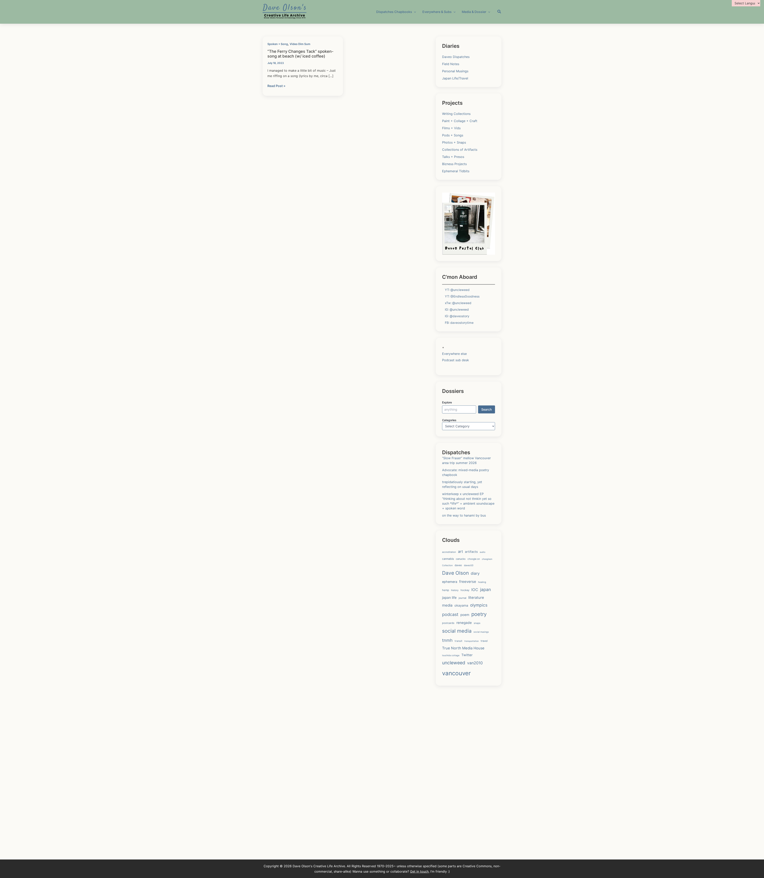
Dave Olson (455, 573)
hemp (445, 590)
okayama (461, 605)
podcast (450, 614)
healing (482, 582)
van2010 (475, 663)
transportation (471, 641)
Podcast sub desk (455, 360)
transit (458, 640)
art (460, 551)
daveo (458, 565)
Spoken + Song (277, 44)
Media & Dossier (474, 11)
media (447, 605)
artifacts (471, 552)
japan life (449, 597)
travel (484, 640)
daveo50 (468, 565)
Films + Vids (451, 128)
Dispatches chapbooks (394, 11)
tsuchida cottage (450, 655)
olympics (478, 605)
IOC (474, 589)
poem (464, 615)
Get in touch (419, 871)
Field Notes (450, 64)
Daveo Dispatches (456, 57)
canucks (461, 558)
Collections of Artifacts (459, 150)
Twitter (467, 655)
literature (476, 597)
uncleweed (453, 663)
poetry (479, 614)
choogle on (474, 559)
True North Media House (463, 648)
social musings (481, 631)
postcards (448, 623)
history (455, 590)
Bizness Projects (454, 164)
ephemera (449, 582)
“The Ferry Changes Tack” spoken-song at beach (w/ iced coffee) (300, 54)
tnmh (447, 640)
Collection (447, 565)
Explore (447, 402)
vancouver (456, 673)
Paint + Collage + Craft (459, 121)
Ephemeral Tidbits (455, 171)
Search (486, 409)
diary (475, 573)
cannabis (448, 558)
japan (485, 589)
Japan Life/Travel (455, 78)
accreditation (449, 552)
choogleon (487, 559)
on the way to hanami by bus (464, 515)
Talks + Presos (453, 157)
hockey (465, 590)
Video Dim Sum (300, 44)
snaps (477, 623)
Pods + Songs (452, 135)
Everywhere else (454, 354)
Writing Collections (456, 114)
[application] (414, 11)
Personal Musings (455, 71)
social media (457, 631)
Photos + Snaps (454, 142)
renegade (464, 623)
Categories (449, 420)
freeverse (467, 581)
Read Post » (276, 86)
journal (462, 597)
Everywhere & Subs (437, 11)
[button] (499, 12)
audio (482, 552)
